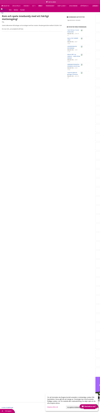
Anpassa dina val (52, 407)
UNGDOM (26, 6)
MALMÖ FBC (6, 6)
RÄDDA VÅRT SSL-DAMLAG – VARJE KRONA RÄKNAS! (73, 56)
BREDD (40, 6)
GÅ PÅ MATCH (84, 6)
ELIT (33, 6)
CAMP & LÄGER (61, 6)
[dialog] (71, 402)
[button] (89, 406)
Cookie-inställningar (7, 407)
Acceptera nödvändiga (74, 407)
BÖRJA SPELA (16, 6)
